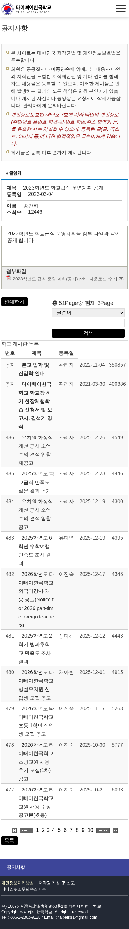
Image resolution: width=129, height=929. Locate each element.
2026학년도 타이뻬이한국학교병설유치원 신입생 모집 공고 (36, 685)
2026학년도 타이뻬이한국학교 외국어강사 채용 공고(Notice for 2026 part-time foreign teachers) (36, 599)
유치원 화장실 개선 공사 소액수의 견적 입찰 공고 (35, 514)
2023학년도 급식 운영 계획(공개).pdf (49, 278)
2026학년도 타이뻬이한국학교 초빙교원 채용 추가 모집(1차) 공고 (36, 762)
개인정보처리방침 (17, 883)
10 (90, 830)
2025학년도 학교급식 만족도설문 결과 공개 (36, 482)
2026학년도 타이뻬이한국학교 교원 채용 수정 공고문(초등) (36, 802)
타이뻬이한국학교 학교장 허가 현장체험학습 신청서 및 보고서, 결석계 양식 (35, 405)
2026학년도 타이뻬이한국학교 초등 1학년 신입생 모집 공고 (36, 721)
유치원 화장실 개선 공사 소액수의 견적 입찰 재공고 (35, 450)
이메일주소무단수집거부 (23, 889)
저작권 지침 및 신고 (57, 883)
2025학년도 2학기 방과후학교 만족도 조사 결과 (35, 648)
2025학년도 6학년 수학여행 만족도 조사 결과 (35, 550)
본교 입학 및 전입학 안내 (33, 369)
